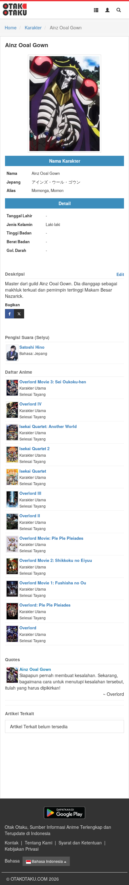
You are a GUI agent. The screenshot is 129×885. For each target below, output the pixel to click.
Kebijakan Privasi (22, 849)
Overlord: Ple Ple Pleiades (44, 605)
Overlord (27, 628)
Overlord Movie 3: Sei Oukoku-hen (52, 382)
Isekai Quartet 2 (34, 448)
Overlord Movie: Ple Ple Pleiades (51, 538)
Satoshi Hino (31, 347)
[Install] (64, 813)
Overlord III (30, 493)
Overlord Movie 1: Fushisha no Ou (52, 583)
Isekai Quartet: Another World (48, 426)
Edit (120, 274)
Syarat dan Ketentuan (80, 842)
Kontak (11, 842)
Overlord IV (30, 404)
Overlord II (29, 516)
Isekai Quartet (32, 471)
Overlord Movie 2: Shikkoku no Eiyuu (55, 560)
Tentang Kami (38, 842)
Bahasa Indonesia (47, 861)
